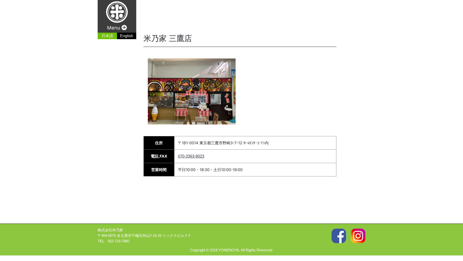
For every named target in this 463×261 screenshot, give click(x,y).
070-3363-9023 (191, 156)
